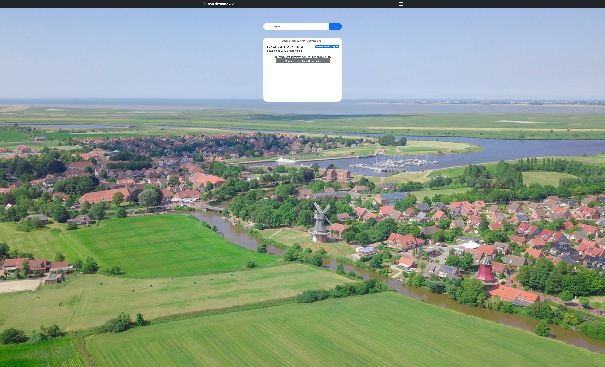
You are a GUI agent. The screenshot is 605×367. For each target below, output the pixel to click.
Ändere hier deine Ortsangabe (304, 60)
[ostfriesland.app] (218, 3)
